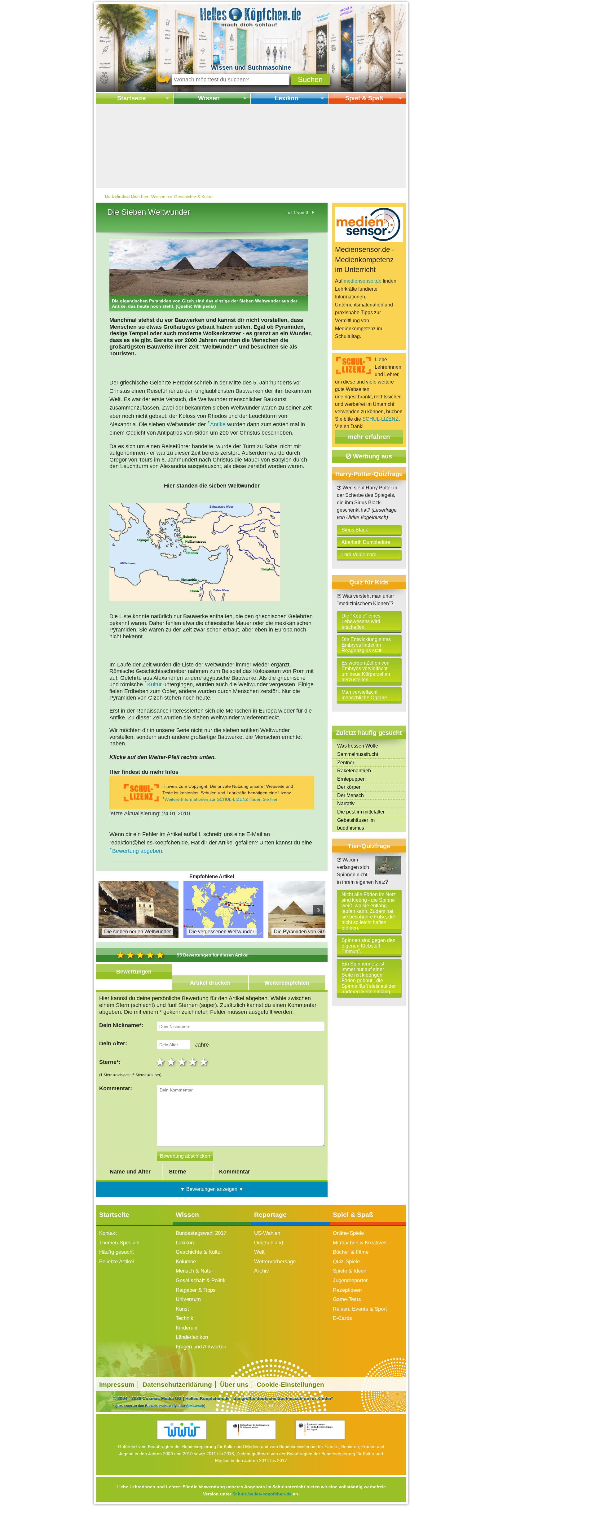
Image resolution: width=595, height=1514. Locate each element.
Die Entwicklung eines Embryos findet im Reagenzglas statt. (366, 645)
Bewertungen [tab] (134, 972)
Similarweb (195, 1406)
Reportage (270, 1214)
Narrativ (346, 803)
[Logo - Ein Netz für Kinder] (182, 1430)
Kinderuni (186, 1328)
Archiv (261, 1271)
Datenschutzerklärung (177, 1384)
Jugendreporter (350, 1280)
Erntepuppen (351, 779)
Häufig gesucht (116, 1252)
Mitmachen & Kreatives (360, 1243)
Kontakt (108, 1233)
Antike (218, 424)
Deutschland (268, 1243)
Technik (184, 1318)
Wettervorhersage (275, 1262)
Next (318, 910)
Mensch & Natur (194, 1271)
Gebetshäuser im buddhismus (356, 824)
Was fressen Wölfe (357, 745)
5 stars (204, 1062)
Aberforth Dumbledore (366, 542)
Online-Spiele (348, 1233)
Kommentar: (115, 1088)
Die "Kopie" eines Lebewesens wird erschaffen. (361, 621)
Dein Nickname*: (121, 1025)
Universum (188, 1299)
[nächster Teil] (312, 212)
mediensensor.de (362, 281)
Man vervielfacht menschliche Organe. (365, 694)
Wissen (209, 98)
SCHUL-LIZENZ (380, 419)
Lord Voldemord (359, 554)
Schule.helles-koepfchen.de (262, 1493)
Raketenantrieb (354, 770)
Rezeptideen (347, 1290)
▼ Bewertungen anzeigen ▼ (212, 1189)
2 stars (171, 1062)
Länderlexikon (192, 1337)
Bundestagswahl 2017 (201, 1233)
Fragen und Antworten (201, 1347)
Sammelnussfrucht (357, 754)
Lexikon (286, 98)
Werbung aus (371, 456)
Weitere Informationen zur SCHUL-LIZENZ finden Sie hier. (222, 799)
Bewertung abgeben (137, 851)
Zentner (345, 762)
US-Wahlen (267, 1233)
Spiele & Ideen (349, 1271)
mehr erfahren (369, 436)
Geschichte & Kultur (193, 196)
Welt (259, 1252)
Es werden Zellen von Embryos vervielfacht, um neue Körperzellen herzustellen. (366, 671)
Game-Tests (347, 1299)
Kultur (154, 684)
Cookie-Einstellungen (290, 1384)
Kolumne (186, 1262)
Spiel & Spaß (364, 98)
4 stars (193, 1062)
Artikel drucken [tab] (210, 983)
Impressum (116, 1384)
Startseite (131, 98)
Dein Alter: (113, 1043)
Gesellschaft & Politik (201, 1280)
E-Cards (342, 1318)
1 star (161, 1062)
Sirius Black (355, 529)
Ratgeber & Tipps (196, 1290)
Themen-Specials (119, 1243)
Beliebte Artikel (116, 1262)
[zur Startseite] (251, 16)
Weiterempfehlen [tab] (286, 983)
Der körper (348, 787)
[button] (310, 79)
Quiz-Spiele (346, 1262)
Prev (105, 910)
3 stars (182, 1062)
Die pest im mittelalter (361, 811)
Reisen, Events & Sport (360, 1309)
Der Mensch (350, 795)
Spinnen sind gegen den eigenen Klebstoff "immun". (368, 946)
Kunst (182, 1309)
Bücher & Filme (350, 1252)
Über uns (234, 1384)
